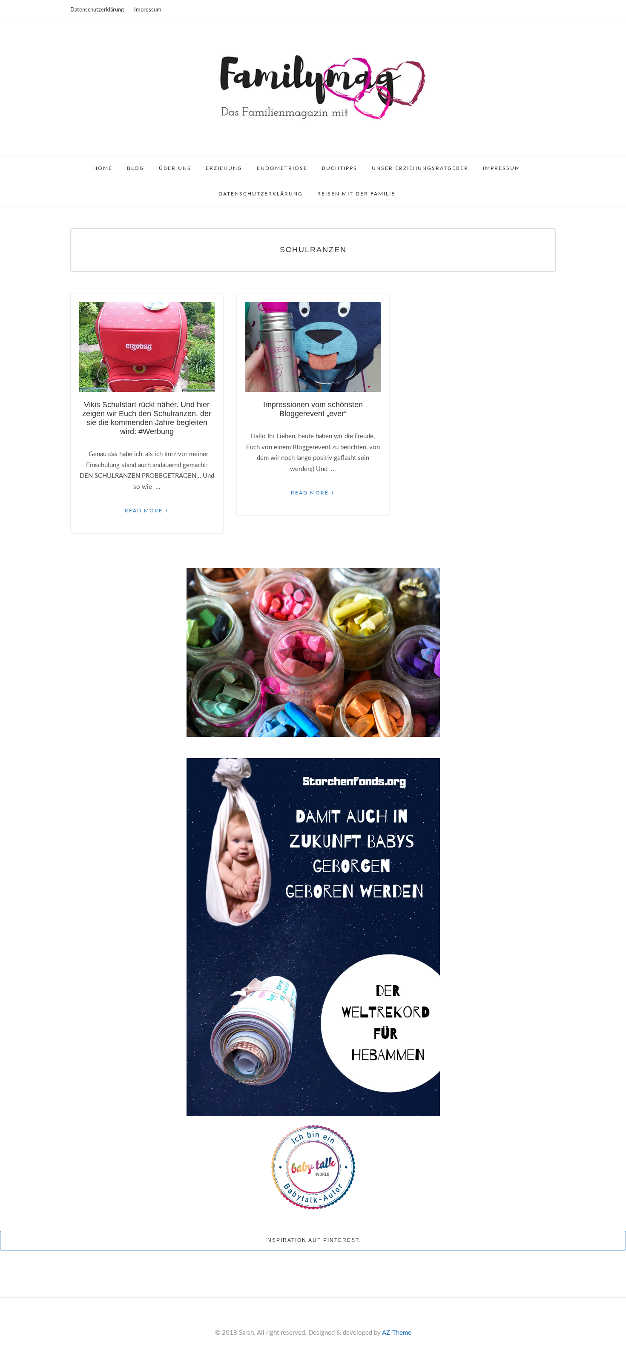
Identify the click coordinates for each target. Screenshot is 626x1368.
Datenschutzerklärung (97, 10)
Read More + (147, 510)
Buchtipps (339, 168)
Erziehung (224, 168)
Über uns (175, 168)
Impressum (147, 10)
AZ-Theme (396, 1333)
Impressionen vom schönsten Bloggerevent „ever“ (313, 409)
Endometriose (282, 168)
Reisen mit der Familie (356, 193)
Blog (135, 168)
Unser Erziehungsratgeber (420, 168)
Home (102, 168)
